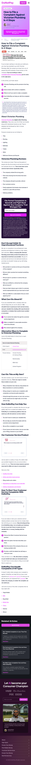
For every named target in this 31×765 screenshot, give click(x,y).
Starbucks (11, 576)
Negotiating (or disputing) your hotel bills (14, 483)
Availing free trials (7, 473)
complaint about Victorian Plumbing (11, 74)
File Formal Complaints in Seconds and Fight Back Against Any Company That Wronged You (15, 32)
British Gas (6, 602)
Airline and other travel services (11, 477)
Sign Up (23, 2)
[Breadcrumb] (2, 39)
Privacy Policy (16, 219)
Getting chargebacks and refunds (12, 486)
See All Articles (15, 625)
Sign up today (23, 699)
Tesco (4, 605)
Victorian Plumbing (6, 120)
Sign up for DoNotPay (15, 215)
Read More (5, 641)
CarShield (22, 578)
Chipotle (18, 576)
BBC (4, 595)
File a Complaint (8, 8)
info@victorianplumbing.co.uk (19, 349)
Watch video (7, 719)
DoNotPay (7, 2)
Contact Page (16, 346)
